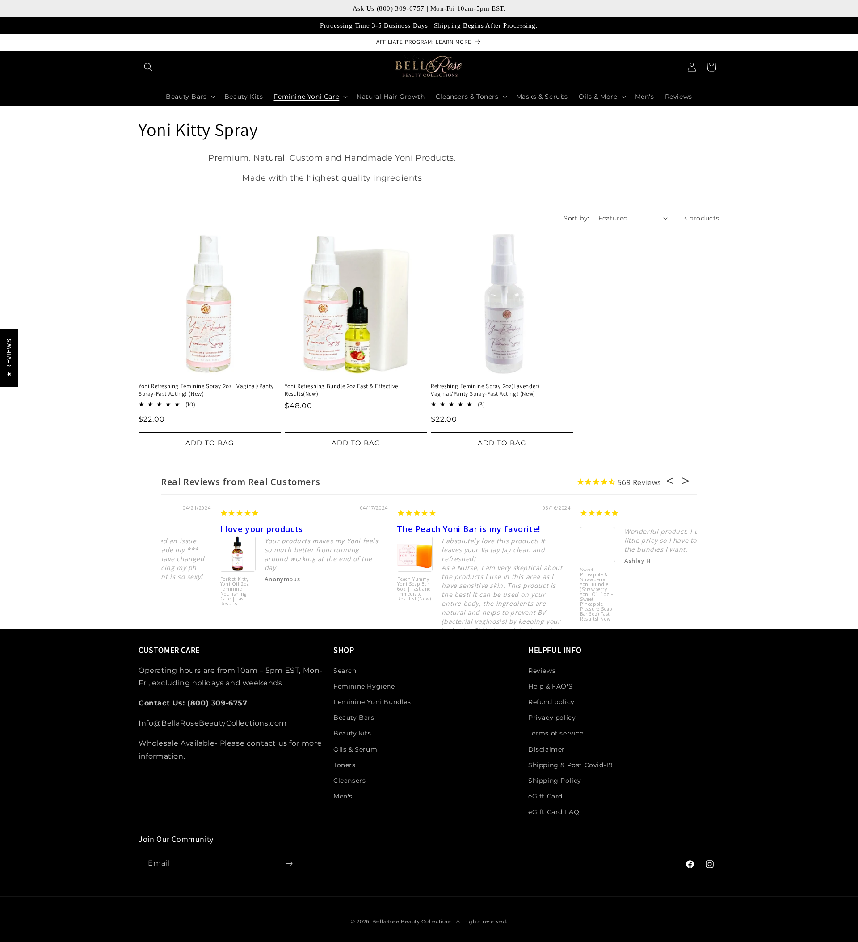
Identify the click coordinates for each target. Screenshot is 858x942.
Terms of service (556, 733)
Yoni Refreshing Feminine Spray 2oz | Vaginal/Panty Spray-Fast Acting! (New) (206, 390)
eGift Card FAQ (553, 812)
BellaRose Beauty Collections (412, 921)
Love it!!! (533, 529)
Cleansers (349, 781)
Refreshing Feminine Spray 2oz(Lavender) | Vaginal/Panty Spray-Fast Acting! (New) (487, 390)
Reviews (541, 671)
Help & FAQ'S (550, 686)
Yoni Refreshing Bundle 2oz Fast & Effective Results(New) (341, 390)
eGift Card (545, 796)
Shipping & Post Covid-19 (570, 765)
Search (345, 671)
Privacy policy (552, 718)
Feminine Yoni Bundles (372, 702)
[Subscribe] (289, 863)
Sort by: (576, 218)
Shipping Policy (554, 781)
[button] (148, 67)
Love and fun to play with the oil (407, 529)
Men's (343, 796)
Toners (344, 765)
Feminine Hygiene (364, 686)
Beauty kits (352, 733)
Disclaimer (546, 749)
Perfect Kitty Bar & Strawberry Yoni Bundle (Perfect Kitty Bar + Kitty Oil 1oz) (356, 593)
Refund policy (551, 702)
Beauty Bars (353, 718)
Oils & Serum (355, 749)
